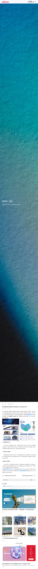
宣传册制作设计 (29, 414)
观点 (6, 404)
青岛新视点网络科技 (23, 470)
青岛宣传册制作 (6, 469)
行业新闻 (9, 404)
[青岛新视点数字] (5, 2)
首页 (3, 404)
